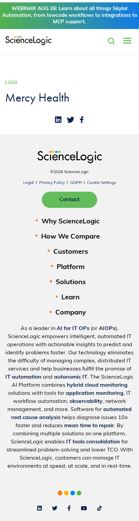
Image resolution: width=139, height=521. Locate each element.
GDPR (76, 183)
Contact (69, 199)
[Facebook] (82, 119)
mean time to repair (89, 426)
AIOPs (107, 328)
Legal (28, 183)
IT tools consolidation (93, 442)
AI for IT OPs (73, 328)
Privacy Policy (52, 183)
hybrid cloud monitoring (97, 385)
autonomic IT (70, 377)
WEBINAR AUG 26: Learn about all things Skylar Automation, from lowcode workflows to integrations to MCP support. (69, 15)
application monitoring (94, 393)
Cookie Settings (101, 183)
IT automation (23, 377)
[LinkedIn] (58, 120)
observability (86, 401)
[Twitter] (70, 120)
